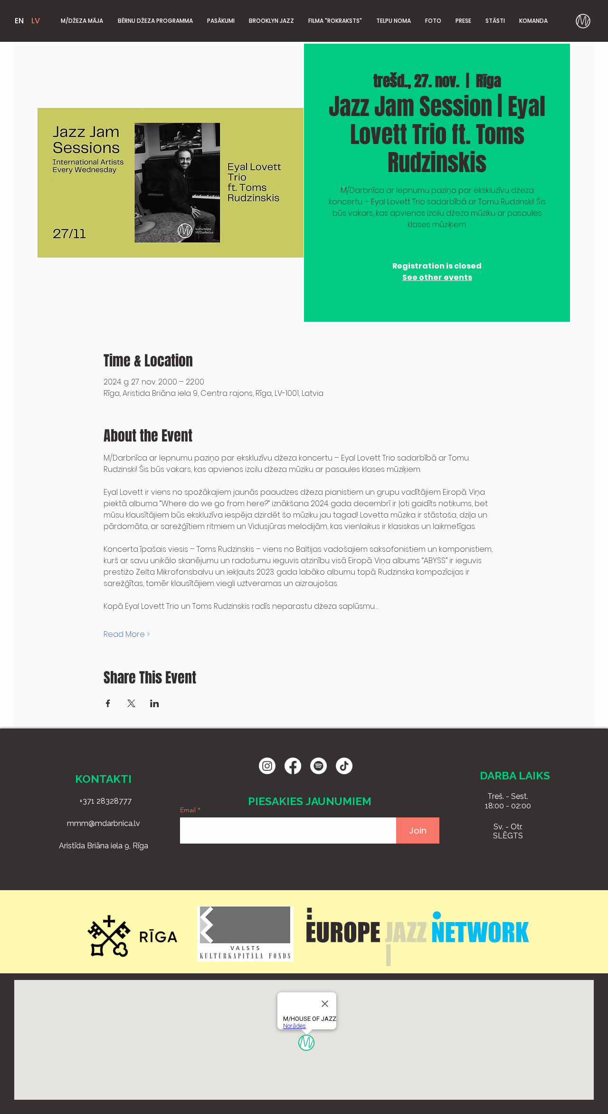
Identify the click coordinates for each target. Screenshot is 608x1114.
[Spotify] (318, 766)
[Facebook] (293, 766)
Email (189, 810)
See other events (437, 277)
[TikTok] (344, 766)
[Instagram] (267, 766)
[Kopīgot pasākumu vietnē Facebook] (108, 703)
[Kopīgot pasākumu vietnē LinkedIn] (154, 703)
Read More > (127, 634)
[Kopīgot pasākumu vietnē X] (131, 703)
